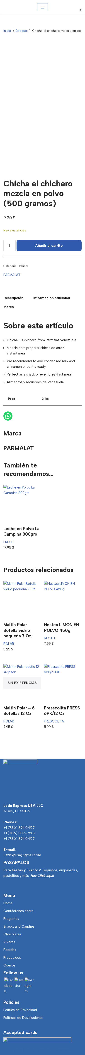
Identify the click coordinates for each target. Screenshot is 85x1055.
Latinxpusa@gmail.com (22, 855)
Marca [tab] (8, 307)
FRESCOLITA (54, 721)
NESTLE (50, 638)
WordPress (62, 1050)
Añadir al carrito (49, 246)
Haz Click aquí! (42, 876)
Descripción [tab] (13, 298)
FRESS (8, 542)
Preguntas (11, 919)
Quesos (9, 965)
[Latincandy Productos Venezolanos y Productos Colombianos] (7, 7)
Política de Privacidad (20, 1010)
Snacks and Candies (18, 926)
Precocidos (12, 958)
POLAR (8, 644)
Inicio (7, 31)
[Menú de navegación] (42, 7)
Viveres (9, 942)
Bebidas (22, 31)
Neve (18, 1050)
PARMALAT (11, 275)
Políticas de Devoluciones (23, 1018)
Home (8, 903)
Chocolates (12, 934)
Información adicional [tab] (51, 298)
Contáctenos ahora (18, 911)
